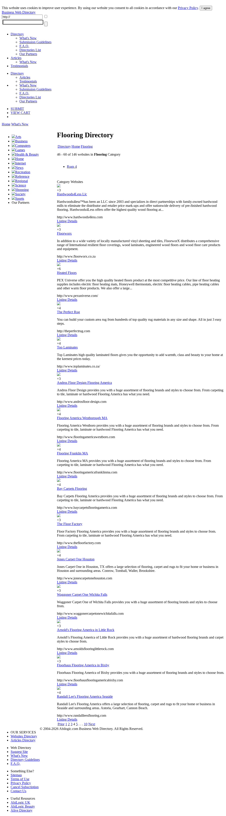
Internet (20, 163)
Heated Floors (67, 273)
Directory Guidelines (25, 759)
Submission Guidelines (35, 42)
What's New (28, 38)
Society (20, 194)
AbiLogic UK (20, 802)
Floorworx (64, 233)
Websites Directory (24, 736)
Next (91, 724)
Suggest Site (19, 752)
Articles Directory (23, 740)
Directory (17, 34)
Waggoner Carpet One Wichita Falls (82, 594)
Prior (61, 724)
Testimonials (19, 66)
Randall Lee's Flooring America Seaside (85, 696)
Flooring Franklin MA (72, 453)
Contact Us (18, 791)
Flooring (87, 146)
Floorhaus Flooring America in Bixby (83, 665)
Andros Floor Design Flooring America (84, 382)
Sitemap (16, 775)
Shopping (22, 190)
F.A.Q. (24, 46)
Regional (21, 181)
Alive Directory (21, 810)
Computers (22, 145)
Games (20, 150)
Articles (16, 58)
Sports (19, 198)
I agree (206, 8)
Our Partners (28, 54)
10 (85, 724)
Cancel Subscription (25, 787)
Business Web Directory (19, 12)
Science (20, 185)
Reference (22, 176)
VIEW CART (20, 113)
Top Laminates (67, 347)
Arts (18, 137)
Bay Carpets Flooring (72, 488)
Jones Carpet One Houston (75, 559)
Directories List (30, 50)
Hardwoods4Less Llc (72, 194)
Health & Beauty (27, 154)
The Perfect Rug (68, 312)
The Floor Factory (69, 524)
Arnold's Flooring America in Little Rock (85, 630)
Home (6, 124)
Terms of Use (20, 779)
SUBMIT (17, 109)
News (19, 168)
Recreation (22, 172)
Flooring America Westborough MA (82, 418)
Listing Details (67, 221)
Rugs (72, 166)
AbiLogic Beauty (23, 806)
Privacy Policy (188, 8)
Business (21, 141)
